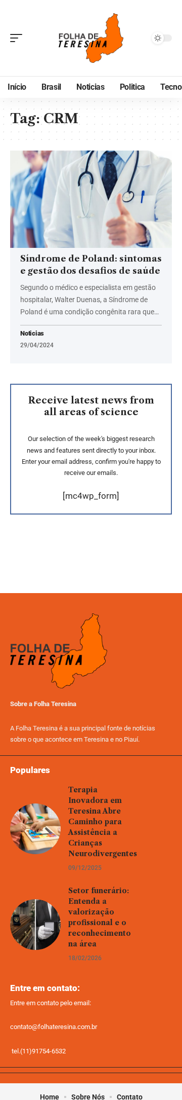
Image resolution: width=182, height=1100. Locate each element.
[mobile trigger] (18, 38)
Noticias (32, 334)
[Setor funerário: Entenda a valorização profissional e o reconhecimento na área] (35, 924)
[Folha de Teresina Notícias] (91, 38)
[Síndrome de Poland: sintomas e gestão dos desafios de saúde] (91, 199)
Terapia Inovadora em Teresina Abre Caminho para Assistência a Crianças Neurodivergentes (102, 821)
